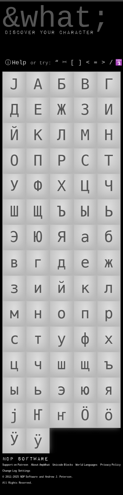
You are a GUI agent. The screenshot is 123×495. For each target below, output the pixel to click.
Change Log (9, 471)
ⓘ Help (15, 62)
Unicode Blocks (63, 465)
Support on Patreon (15, 465)
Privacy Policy (110, 465)
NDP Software (25, 459)
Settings (24, 471)
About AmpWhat (40, 465)
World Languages (86, 465)
